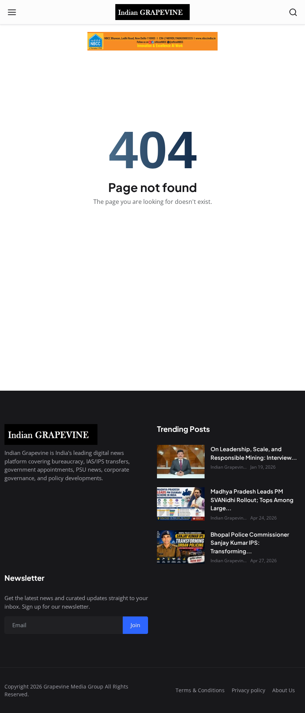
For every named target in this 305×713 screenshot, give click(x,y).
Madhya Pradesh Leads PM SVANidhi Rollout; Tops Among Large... (252, 499)
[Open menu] (12, 12)
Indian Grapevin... (229, 467)
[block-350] (152, 41)
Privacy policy (248, 690)
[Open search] (293, 12)
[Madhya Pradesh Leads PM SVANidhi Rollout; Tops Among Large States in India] (181, 504)
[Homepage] (152, 12)
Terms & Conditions (200, 690)
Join (135, 625)
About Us (283, 690)
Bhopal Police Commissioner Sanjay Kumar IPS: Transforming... (250, 542)
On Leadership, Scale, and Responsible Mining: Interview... (254, 453)
